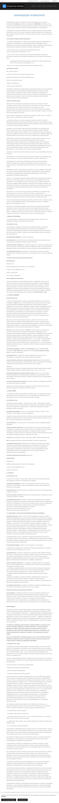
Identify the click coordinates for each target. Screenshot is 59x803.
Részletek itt (3, 796)
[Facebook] (2, 1)
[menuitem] (34, 6)
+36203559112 (54, 1)
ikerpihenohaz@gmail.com (45, 1)
